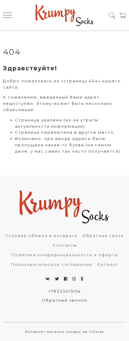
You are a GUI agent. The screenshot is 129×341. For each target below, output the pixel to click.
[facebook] (66, 278)
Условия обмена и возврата (41, 235)
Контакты (64, 245)
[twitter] (57, 278)
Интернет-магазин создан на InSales (64, 332)
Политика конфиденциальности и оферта (64, 254)
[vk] (47, 278)
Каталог (107, 264)
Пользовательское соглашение (52, 264)
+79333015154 (64, 291)
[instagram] (74, 278)
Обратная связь (103, 235)
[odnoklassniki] (82, 278)
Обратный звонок (64, 300)
